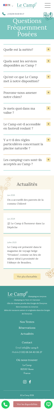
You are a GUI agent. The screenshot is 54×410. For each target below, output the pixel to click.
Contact (27, 342)
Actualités (27, 334)
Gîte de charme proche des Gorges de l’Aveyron (27, 303)
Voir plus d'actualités (27, 276)
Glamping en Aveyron (37, 297)
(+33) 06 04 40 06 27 (30, 352)
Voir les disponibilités (27, 404)
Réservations (27, 328)
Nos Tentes (27, 322)
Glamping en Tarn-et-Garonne (27, 300)
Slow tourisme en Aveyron (27, 307)
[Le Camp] (27, 5)
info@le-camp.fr (30, 347)
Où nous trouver (27, 360)
